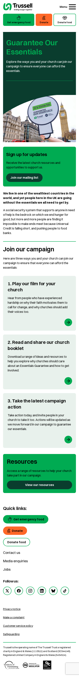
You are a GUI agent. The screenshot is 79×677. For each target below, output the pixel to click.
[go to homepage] (17, 7)
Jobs (7, 569)
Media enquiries (15, 561)
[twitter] (7, 591)
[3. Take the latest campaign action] (39, 420)
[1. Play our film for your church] (39, 303)
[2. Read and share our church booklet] (39, 362)
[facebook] (19, 591)
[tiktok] (65, 591)
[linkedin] (42, 591)
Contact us (11, 552)
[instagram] (30, 591)
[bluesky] (53, 591)
